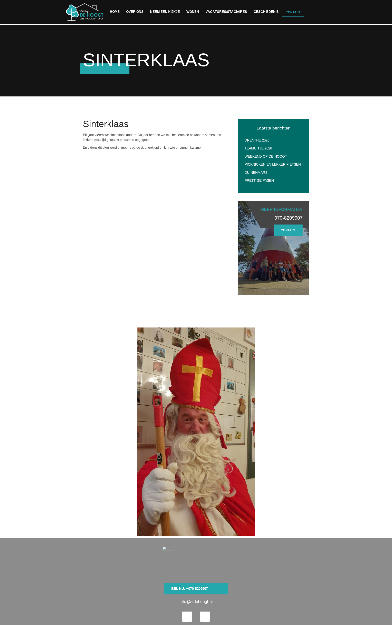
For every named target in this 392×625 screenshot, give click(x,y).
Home (115, 11)
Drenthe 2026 (257, 140)
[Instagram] (205, 617)
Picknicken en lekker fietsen (273, 164)
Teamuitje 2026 (258, 148)
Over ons (135, 11)
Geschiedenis (266, 11)
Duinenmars (256, 173)
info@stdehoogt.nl (196, 601)
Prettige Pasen (259, 181)
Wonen (192, 11)
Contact (293, 12)
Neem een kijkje (165, 11)
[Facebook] (187, 617)
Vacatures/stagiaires (226, 11)
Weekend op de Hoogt (266, 156)
